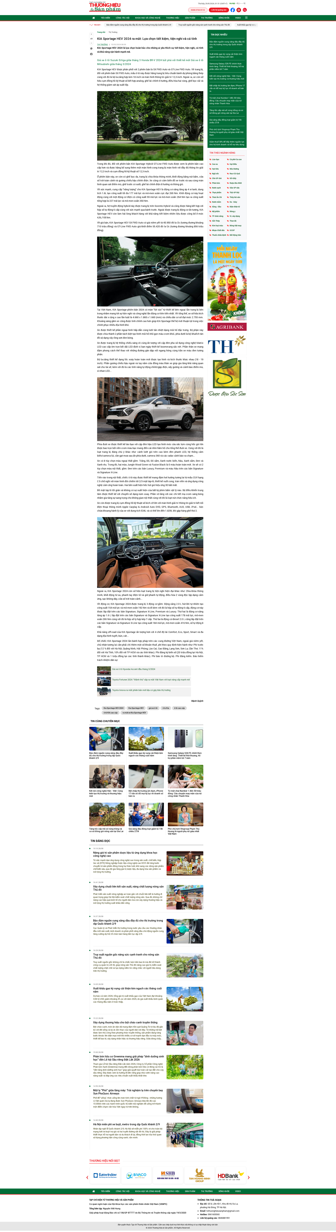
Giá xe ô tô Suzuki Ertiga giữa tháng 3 (119, 60)
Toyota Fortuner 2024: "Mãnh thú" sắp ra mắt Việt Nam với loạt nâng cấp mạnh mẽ (151, 679)
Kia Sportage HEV (136, 708)
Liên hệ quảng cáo (218, 10)
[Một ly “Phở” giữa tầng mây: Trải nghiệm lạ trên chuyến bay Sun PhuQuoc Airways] (185, 1101)
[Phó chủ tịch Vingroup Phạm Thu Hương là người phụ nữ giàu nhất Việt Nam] (185, 814)
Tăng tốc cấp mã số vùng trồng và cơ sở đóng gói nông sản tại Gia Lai (106, 830)
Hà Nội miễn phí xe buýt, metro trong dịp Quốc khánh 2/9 (126, 1124)
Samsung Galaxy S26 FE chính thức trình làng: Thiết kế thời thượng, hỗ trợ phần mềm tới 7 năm (185, 755)
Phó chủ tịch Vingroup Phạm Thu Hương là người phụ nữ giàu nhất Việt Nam (183, 831)
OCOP (232, 230)
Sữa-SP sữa (234, 187)
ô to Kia (166, 708)
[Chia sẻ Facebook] (91, 54)
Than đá (233, 221)
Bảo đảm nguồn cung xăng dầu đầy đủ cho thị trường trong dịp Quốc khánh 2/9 (106, 755)
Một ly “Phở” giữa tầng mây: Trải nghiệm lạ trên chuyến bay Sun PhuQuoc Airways (128, 1092)
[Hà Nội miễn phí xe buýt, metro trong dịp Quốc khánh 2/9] (185, 1135)
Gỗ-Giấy (233, 178)
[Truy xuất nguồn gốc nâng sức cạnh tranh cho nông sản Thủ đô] (185, 965)
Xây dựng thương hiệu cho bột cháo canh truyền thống (246, 25)
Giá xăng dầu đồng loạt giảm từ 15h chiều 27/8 (146, 830)
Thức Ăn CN (217, 197)
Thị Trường (207, 18)
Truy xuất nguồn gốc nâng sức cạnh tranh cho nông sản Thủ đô (132, 25)
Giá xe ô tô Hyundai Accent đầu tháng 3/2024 (133, 669)
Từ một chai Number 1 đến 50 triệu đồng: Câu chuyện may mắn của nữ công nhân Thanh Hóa (185, 793)
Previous (87, 1175)
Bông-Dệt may (235, 225)
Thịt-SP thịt (234, 192)
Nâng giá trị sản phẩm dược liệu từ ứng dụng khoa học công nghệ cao (125, 854)
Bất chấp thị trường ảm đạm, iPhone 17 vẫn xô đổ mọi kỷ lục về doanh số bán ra (146, 793)
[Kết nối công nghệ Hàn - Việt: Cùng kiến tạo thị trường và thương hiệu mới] (107, 776)
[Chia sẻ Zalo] (91, 48)
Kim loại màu (217, 225)
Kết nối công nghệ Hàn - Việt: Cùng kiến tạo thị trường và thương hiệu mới (106, 793)
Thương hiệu (172, 18)
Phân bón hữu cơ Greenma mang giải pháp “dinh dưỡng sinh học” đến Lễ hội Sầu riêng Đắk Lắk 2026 (128, 1058)
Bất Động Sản (235, 235)
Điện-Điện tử (235, 206)
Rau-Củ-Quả (235, 173)
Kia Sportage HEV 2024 (113, 708)
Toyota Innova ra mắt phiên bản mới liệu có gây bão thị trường (141, 690)
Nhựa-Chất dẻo (218, 230)
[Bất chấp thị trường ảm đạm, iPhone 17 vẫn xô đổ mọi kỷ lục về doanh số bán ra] (146, 776)
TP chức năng (217, 216)
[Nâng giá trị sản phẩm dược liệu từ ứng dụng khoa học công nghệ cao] (185, 863)
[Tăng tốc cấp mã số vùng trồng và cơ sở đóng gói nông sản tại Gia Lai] (107, 814)
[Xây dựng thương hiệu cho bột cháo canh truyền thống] (185, 1033)
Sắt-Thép (216, 221)
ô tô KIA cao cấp (110, 713)
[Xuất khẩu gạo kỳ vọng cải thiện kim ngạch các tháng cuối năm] (146, 739)
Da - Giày (233, 202)
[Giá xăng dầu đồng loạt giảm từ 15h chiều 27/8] (146, 814)
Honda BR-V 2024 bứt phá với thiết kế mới (165, 60)
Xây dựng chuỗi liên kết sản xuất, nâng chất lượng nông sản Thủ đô (128, 888)
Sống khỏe (224, 18)
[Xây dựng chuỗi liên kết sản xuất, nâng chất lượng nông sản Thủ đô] (185, 897)
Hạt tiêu (215, 169)
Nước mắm (216, 202)
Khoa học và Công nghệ (147, 18)
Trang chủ (101, 32)
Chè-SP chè (217, 178)
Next (248, 1175)
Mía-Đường (234, 169)
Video (238, 18)
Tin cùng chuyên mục (105, 721)
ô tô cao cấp (179, 708)
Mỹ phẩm (216, 211)
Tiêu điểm (105, 18)
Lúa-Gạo (215, 159)
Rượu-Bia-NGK (236, 183)
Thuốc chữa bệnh (219, 235)
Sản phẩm (190, 18)
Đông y (232, 211)
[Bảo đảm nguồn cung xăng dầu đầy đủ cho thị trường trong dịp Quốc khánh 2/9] (107, 739)
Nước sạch (216, 187)
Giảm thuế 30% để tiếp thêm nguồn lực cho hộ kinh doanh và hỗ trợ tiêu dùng (226, 143)
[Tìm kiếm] (245, 10)
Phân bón (216, 183)
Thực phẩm (216, 192)
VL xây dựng (235, 216)
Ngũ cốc (215, 173)
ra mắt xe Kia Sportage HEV (134, 713)
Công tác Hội (122, 18)
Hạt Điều (233, 164)
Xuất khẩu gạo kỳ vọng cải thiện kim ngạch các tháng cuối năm (191, 25)
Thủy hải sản (235, 197)
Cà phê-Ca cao (236, 159)
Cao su (215, 164)
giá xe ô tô (153, 708)
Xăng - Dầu (216, 206)
